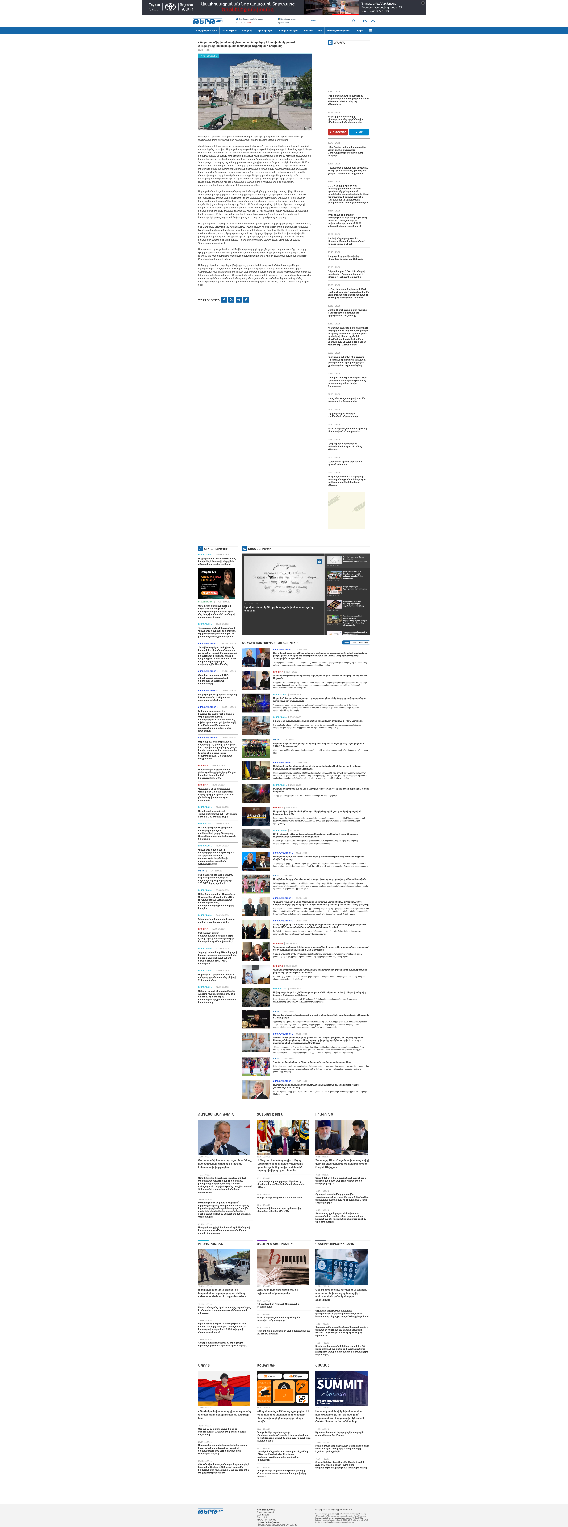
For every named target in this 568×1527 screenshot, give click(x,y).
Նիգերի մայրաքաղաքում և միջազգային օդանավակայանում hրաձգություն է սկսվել (346, 241)
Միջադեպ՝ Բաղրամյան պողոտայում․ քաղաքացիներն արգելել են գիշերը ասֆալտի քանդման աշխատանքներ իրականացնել (320, 699)
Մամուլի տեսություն (276, 1244)
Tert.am (208, 21)
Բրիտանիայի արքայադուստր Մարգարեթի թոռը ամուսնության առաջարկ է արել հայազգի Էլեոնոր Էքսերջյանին (342, 1448)
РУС (365, 21)
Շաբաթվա (363, 642)
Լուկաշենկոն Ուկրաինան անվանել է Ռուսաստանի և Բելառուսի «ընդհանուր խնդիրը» (217, 697)
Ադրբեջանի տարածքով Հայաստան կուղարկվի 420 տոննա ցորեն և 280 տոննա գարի (217, 814)
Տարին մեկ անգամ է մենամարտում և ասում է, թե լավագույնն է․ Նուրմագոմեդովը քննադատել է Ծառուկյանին (321, 1016)
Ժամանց (322, 1365)
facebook (224, 300)
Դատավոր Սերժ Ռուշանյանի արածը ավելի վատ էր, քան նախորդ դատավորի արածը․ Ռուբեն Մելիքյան (320, 677)
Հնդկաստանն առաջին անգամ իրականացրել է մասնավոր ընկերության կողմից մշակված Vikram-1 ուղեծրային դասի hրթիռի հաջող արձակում (341, 1331)
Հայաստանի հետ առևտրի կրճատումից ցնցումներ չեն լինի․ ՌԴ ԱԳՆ (279, 1209)
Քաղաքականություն (208, 643)
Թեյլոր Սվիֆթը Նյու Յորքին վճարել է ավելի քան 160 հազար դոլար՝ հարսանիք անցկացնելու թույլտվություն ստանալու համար (341, 1465)
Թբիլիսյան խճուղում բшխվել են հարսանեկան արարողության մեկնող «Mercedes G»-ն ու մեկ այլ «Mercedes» (348, 99)
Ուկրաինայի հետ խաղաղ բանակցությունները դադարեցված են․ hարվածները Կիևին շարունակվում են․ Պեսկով (316, 1086)
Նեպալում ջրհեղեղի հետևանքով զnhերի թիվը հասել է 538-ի (216, 920)
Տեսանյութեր (259, 548)
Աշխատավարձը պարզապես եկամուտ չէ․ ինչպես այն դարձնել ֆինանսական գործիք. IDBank (281, 1184)
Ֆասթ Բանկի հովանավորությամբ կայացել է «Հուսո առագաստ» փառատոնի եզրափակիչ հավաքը (282, 1473)
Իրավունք (203, 766)
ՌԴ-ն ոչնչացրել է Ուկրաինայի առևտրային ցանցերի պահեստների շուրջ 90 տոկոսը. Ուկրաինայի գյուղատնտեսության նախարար (217, 833)
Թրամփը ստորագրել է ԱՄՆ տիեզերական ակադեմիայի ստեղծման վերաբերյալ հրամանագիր (213, 679)
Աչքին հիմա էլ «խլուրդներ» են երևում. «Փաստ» (345, 463)
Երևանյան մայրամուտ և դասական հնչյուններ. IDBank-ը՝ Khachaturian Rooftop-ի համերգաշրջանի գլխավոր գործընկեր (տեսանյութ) (283, 1455)
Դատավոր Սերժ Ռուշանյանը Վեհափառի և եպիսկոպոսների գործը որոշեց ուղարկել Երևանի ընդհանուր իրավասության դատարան (216, 794)
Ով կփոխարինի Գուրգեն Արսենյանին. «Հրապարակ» (343, 414)
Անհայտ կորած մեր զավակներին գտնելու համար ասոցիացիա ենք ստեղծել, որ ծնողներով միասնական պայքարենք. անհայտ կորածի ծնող (217, 997)
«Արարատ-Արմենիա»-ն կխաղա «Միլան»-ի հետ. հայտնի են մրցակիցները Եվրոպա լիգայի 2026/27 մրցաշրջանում (215, 878)
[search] (353, 20)
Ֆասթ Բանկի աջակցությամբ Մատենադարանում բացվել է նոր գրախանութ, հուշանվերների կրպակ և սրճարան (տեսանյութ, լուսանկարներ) (283, 1436)
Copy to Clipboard (246, 300)
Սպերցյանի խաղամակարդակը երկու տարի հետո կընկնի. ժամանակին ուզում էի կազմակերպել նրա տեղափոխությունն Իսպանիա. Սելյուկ (222, 1449)
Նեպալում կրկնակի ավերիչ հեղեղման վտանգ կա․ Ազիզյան (345, 257)
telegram (239, 300)
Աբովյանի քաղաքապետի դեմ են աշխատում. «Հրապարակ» (346, 399)
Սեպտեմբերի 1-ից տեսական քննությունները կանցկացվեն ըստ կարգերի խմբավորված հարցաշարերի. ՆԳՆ (217, 773)
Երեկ (354, 642)
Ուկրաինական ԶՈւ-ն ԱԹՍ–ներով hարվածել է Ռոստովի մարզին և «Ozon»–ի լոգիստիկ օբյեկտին (346, 274)
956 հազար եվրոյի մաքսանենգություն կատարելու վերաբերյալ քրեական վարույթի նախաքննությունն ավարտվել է (216, 937)
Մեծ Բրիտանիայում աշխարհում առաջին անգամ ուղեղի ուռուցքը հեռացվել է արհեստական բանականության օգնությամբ (341, 1294)
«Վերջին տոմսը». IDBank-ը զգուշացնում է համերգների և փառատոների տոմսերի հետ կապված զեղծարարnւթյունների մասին (283, 1416)
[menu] (370, 30)
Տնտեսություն (205, 602)
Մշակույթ (266, 1365)
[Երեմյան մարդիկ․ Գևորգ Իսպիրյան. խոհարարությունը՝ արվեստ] (284, 578)
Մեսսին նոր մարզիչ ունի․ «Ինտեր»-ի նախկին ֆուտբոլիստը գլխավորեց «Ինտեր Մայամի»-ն (319, 879)
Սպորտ (201, 871)
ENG (373, 21)
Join (361, 132)
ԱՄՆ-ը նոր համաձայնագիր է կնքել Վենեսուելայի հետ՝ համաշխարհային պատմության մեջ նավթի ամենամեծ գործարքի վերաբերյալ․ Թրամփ (348, 293)
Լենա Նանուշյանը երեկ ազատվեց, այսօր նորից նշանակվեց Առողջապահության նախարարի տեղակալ (347, 151)
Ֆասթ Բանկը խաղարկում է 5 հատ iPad (279, 1197)
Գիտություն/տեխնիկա (334, 1244)
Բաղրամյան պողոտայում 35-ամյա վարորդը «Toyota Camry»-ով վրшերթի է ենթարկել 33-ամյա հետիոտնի (321, 790)
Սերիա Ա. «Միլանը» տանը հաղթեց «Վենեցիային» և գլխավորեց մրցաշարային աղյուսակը (347, 312)
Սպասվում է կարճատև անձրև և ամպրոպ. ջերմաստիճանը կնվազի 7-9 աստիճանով (217, 977)
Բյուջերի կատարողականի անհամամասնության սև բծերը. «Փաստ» (345, 446)
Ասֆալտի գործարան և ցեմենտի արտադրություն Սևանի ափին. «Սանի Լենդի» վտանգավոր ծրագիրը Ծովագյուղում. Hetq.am (319, 993)
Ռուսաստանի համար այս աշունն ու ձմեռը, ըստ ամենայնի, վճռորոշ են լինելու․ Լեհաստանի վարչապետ (348, 170)
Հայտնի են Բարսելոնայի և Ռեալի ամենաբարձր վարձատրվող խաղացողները (312, 1062)
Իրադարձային (208, 56)
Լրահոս (339, 42)
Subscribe (339, 132)
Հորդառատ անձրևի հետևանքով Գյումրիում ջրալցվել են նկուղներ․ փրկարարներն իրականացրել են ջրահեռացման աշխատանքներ (347, 361)
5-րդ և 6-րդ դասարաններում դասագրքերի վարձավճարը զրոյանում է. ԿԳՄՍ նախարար (318, 721)
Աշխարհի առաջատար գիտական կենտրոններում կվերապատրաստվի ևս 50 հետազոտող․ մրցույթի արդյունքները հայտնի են (342, 1313)
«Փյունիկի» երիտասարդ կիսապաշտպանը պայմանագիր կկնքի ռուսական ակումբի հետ (345, 119)
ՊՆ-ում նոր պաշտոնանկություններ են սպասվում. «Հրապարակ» (347, 430)
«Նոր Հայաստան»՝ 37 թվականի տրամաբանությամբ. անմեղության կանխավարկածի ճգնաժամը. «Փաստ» (347, 480)
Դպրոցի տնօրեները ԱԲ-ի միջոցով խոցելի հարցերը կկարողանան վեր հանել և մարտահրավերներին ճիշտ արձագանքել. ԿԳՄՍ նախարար (217, 958)
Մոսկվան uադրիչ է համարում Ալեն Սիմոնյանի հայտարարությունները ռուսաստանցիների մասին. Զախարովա (347, 381)
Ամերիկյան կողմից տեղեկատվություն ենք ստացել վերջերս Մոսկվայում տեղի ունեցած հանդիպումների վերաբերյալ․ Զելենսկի (316, 767)
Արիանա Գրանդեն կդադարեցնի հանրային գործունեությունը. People (339, 1433)
